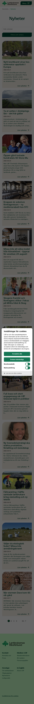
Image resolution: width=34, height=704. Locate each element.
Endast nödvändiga (17, 359)
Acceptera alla (17, 354)
